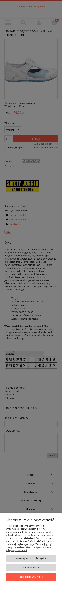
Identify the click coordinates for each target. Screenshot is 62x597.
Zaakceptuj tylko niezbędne (31, 558)
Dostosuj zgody (31, 567)
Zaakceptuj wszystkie (31, 576)
